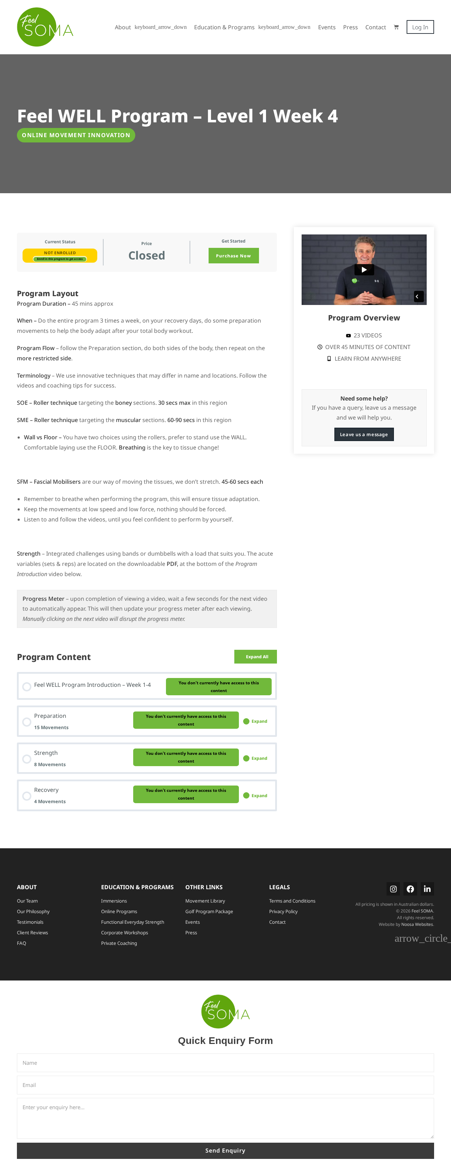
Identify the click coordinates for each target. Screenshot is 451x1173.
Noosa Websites (417, 924)
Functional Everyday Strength (132, 922)
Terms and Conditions (292, 901)
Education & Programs (224, 27)
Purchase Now (233, 256)
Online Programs (119, 911)
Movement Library (205, 901)
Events (327, 27)
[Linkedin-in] (427, 889)
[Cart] (396, 27)
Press (350, 27)
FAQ (21, 943)
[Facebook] (410, 889)
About (123, 27)
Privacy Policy (283, 911)
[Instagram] (393, 889)
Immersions (114, 901)
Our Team (27, 901)
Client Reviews (32, 932)
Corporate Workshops (124, 932)
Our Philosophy (33, 911)
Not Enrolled (60, 252)
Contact (375, 27)
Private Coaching (119, 943)
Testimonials (30, 922)
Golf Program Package (209, 911)
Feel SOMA (422, 911)
